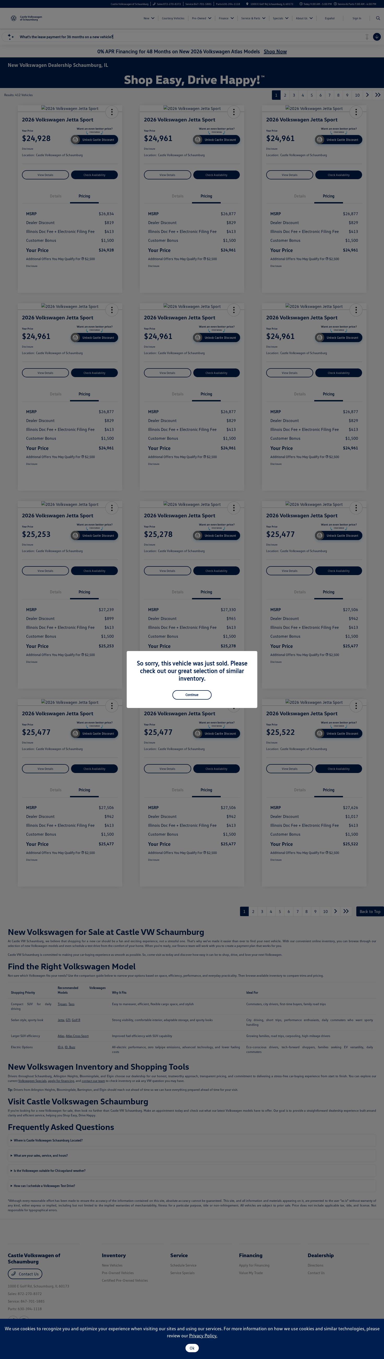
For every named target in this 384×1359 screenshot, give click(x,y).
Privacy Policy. (203, 1335)
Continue (192, 695)
